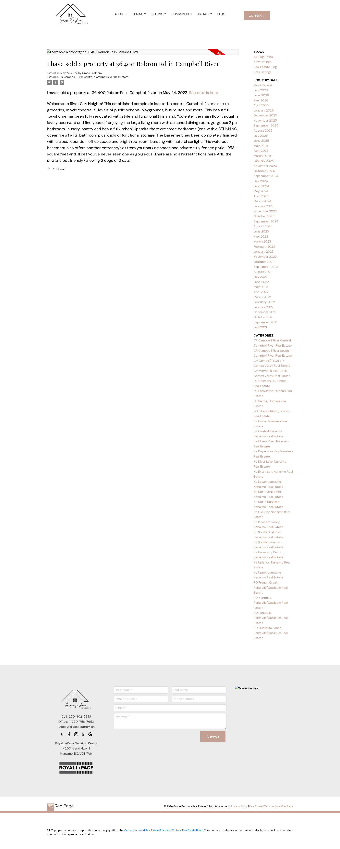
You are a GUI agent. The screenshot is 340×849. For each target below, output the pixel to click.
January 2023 (263, 251)
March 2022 (262, 297)
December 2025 (265, 115)
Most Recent (263, 85)
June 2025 (261, 141)
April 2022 (261, 292)
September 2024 (266, 176)
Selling (157, 14)
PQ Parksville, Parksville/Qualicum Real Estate (271, 618)
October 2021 (263, 317)
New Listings (262, 62)
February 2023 (264, 247)
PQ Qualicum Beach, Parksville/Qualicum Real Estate (271, 633)
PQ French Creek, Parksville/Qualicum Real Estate (271, 587)
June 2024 (261, 186)
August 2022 (263, 272)
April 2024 (261, 196)
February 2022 (264, 302)
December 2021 (265, 312)
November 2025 (265, 120)
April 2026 (261, 105)
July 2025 (261, 136)
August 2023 (263, 226)
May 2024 (261, 191)
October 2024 (264, 171)
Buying (138, 14)
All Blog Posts (263, 57)
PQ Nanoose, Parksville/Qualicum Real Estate (271, 603)
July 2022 (261, 277)
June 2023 (261, 231)
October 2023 (264, 216)
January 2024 (264, 206)
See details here (203, 92)
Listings (203, 14)
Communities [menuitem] (181, 14)
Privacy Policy (239, 806)
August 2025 (263, 130)
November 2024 (265, 166)
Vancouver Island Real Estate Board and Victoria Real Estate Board (163, 830)
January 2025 (264, 161)
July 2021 (260, 327)
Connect (257, 16)
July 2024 (261, 181)
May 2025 (261, 146)
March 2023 (262, 241)
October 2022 (264, 262)
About (120, 14)
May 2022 (261, 287)
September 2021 (265, 322)
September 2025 (266, 125)
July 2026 (261, 90)
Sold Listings (263, 72)
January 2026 (264, 110)
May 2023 (261, 236)
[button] (257, 15)
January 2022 (263, 307)
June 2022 (261, 282)
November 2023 (265, 211)
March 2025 (262, 156)
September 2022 (266, 267)
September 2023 (266, 221)
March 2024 (262, 201)
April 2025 (261, 151)
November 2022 (265, 257)
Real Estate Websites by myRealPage (271, 806)
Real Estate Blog (265, 67)
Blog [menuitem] (221, 14)
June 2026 (261, 95)
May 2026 (261, 100)
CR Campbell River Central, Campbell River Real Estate (93, 77)
